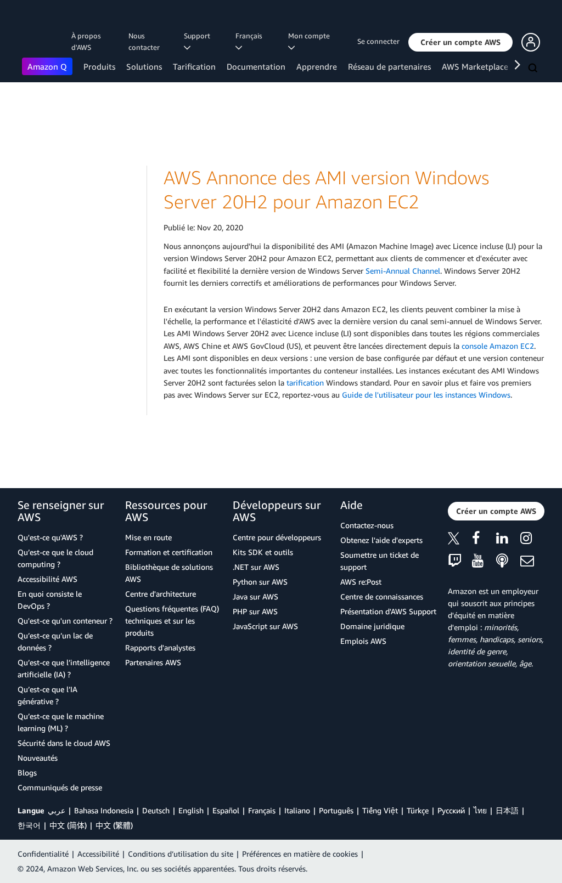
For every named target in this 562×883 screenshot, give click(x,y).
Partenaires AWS (153, 662)
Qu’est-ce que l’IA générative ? (47, 695)
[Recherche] (534, 68)
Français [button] (250, 35)
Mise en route (148, 537)
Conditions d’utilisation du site (180, 853)
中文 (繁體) (114, 825)
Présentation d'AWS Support (388, 611)
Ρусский (451, 810)
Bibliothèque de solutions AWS (169, 573)
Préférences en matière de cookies (300, 853)
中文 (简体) (68, 825)
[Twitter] (460, 539)
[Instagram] (532, 539)
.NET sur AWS (256, 566)
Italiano (297, 810)
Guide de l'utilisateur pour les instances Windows (426, 394)
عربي (56, 810)
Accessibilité (98, 853)
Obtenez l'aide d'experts (381, 540)
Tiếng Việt (380, 810)
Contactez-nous (367, 525)
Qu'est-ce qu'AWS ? (50, 537)
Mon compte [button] (310, 35)
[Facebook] (484, 539)
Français (262, 810)
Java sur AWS (255, 596)
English (191, 810)
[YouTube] (484, 561)
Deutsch (156, 810)
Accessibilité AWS (47, 579)
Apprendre (316, 66)
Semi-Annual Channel (403, 270)
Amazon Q (47, 66)
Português (336, 810)
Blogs (27, 772)
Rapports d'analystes (160, 647)
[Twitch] (460, 561)
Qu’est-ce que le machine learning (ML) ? (61, 722)
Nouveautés (38, 757)
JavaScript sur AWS (265, 626)
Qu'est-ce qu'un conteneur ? (65, 620)
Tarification (194, 66)
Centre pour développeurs (277, 537)
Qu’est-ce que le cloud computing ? (55, 558)
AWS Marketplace (475, 66)
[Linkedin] (508, 539)
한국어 (29, 825)
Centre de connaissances (381, 596)
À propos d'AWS (86, 41)
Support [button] (198, 35)
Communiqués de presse (60, 787)
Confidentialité (43, 853)
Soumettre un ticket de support (379, 560)
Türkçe (418, 810)
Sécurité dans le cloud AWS (64, 743)
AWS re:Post (360, 581)
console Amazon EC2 (498, 345)
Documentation (256, 66)
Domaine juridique (372, 626)
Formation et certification (168, 552)
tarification (305, 382)
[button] (460, 42)
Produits (99, 66)
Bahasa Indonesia (103, 810)
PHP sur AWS (255, 611)
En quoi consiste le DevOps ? (50, 599)
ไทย (480, 810)
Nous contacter (144, 41)
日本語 (507, 810)
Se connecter (378, 41)
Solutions (144, 66)
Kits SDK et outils (263, 552)
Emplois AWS (363, 641)
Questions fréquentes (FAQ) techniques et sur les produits (172, 620)
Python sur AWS (260, 581)
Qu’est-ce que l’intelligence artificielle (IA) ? (64, 668)
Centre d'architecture (160, 593)
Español (225, 810)
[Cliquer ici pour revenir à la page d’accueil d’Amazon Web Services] (38, 19)
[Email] (532, 561)
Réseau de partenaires (389, 66)
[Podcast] (508, 561)
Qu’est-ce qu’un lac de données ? (55, 641)
